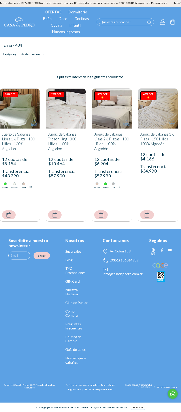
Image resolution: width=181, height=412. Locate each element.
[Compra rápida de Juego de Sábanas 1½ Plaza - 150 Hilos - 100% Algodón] (147, 214)
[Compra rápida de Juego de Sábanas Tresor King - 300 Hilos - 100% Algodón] (55, 214)
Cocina (56, 25)
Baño (47, 18)
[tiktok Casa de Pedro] (153, 253)
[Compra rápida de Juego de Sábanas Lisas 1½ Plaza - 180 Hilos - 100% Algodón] (9, 214)
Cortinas (81, 18)
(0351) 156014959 (123, 260)
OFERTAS (53, 12)
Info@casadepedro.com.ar (123, 274)
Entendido (138, 407)
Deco (63, 18)
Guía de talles (75, 349)
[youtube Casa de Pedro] (170, 250)
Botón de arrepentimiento (99, 389)
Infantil (75, 25)
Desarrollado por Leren (165, 387)
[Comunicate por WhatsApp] (173, 394)
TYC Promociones (75, 270)
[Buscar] (149, 22)
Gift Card (72, 281)
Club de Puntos (76, 302)
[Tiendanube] (138, 387)
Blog (69, 260)
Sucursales (73, 251)
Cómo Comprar (72, 313)
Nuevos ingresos (66, 31)
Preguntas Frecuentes (73, 326)
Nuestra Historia (71, 292)
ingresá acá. (74, 389)
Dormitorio (77, 12)
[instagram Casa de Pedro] (153, 250)
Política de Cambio (73, 339)
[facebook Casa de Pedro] (162, 250)
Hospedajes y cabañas (75, 360)
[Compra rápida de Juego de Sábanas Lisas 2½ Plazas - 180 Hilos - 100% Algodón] (101, 214)
